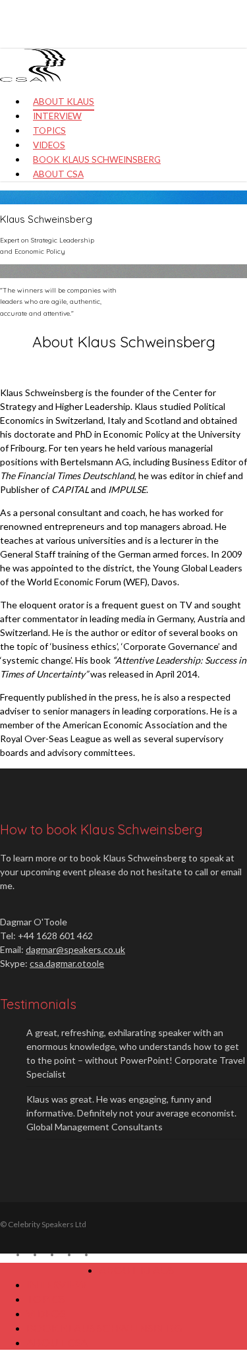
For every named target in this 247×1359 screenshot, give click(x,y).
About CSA (57, 1342)
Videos (46, 1313)
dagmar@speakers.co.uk (75, 949)
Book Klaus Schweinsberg (104, 1327)
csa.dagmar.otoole (67, 963)
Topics (45, 1298)
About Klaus (136, 1269)
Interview (56, 1284)
